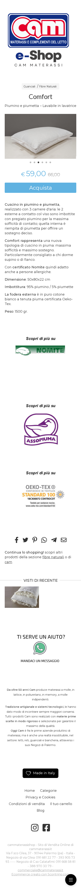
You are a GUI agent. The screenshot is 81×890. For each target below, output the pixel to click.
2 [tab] (34, 162)
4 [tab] (42, 162)
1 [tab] (30, 162)
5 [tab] (46, 162)
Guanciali (29, 86)
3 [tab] (38, 162)
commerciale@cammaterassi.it (40, 870)
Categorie (48, 791)
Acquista (40, 188)
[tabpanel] (40, 136)
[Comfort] (40, 136)
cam (8, 562)
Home (29, 791)
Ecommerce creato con (40, 874)
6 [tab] (50, 162)
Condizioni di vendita (27, 804)
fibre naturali (53, 557)
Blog (40, 810)
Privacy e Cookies (40, 797)
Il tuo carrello (61, 804)
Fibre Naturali (48, 86)
